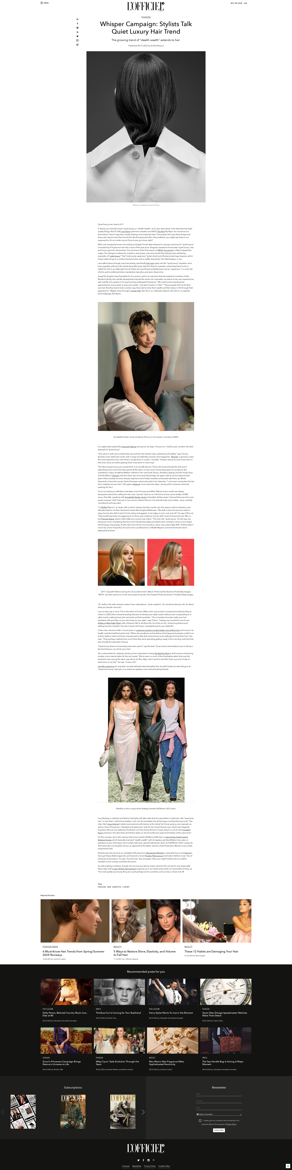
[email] (77, 20)
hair (109, 887)
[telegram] (77, 45)
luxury (126, 887)
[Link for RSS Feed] (153, 1160)
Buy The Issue (236, 3)
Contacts (125, 1166)
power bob (136, 291)
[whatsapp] (77, 41)
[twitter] (77, 36)
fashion (102, 887)
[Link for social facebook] (143, 1161)
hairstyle (116, 887)
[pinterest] (77, 28)
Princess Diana (107, 519)
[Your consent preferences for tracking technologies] (288, 1166)
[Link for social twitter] (138, 1161)
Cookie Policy (164, 1166)
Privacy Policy (231, 1124)
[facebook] (77, 24)
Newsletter (136, 1166)
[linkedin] (77, 32)
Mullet (104, 507)
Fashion (146, 17)
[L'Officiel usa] (146, 6)
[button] (143, 1112)
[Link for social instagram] (148, 1161)
